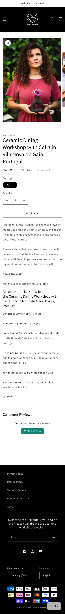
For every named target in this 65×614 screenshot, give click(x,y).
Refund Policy (15, 481)
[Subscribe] (54, 537)
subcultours (27, 608)
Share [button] (10, 396)
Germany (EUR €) (20, 575)
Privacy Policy (15, 473)
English (47, 575)
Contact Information (19, 498)
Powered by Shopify (40, 608)
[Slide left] (25, 129)
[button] (4, 19)
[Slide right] (40, 129)
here (45, 283)
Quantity (7, 193)
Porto (10, 185)
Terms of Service (16, 490)
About (10, 506)
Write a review (32, 431)
